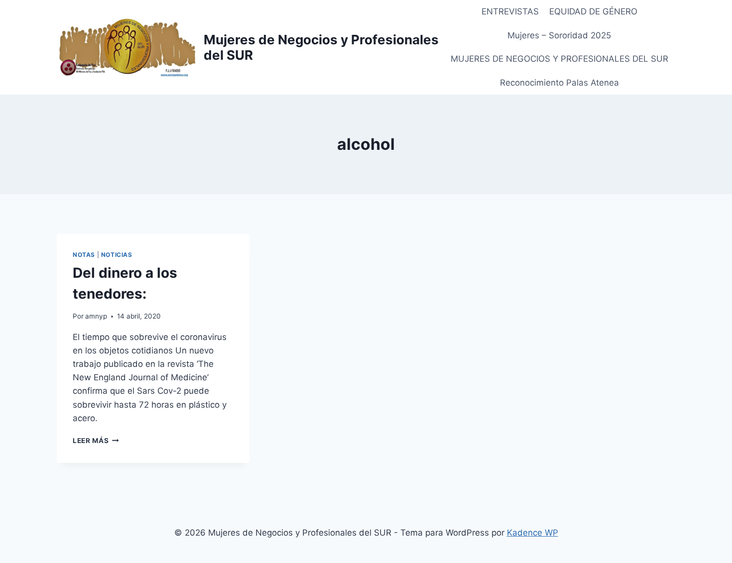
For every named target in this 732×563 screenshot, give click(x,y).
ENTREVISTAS (510, 11)
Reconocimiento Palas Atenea (559, 83)
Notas (84, 254)
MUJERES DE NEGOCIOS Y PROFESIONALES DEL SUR (559, 59)
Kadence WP (532, 533)
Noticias (116, 254)
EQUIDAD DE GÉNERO (593, 11)
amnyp (96, 316)
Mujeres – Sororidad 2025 (559, 35)
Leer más (96, 441)
